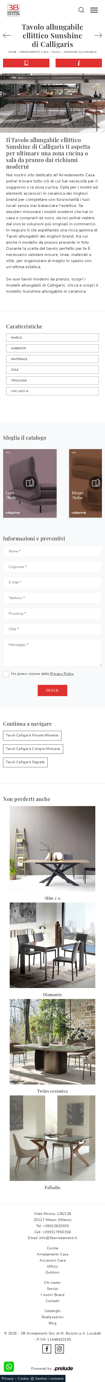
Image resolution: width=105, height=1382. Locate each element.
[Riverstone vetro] (96, 35)
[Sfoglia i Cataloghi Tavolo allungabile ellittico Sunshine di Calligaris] (26, 63)
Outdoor (52, 1272)
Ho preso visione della (42, 673)
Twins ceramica (52, 1091)
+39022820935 (56, 1226)
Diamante (52, 994)
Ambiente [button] (18, 348)
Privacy (8, 1378)
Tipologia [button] (19, 380)
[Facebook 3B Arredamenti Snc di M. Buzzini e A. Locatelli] (46, 1348)
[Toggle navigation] (94, 10)
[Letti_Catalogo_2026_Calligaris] (30, 483)
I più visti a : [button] (20, 391)
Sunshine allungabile (80, 52)
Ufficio (52, 1266)
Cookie (23, 1378)
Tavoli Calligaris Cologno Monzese (33, 749)
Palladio (53, 1187)
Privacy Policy (62, 673)
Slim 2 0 (53, 898)
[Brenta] (9, 35)
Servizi (52, 1288)
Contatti (52, 1301)
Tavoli (56, 52)
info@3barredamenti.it (58, 1238)
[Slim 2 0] (52, 849)
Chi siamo (52, 1282)
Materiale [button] (19, 359)
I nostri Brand (52, 1294)
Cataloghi (53, 1311)
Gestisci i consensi (49, 1378)
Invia (52, 690)
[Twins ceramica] (52, 1041)
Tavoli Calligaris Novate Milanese (32, 735)
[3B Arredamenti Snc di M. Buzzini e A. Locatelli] (13, 10)
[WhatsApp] (9, 1367)
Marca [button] (16, 338)
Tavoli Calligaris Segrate (25, 762)
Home (12, 52)
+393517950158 (57, 1232)
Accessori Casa (52, 1260)
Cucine (52, 1248)
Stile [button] (15, 370)
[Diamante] (52, 945)
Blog (52, 1323)
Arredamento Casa (33, 52)
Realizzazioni (53, 1317)
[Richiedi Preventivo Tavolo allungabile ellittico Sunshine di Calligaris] (79, 63)
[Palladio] (52, 1138)
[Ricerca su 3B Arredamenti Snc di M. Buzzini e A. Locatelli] (81, 10)
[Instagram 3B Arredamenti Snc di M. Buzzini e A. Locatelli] (59, 1348)
